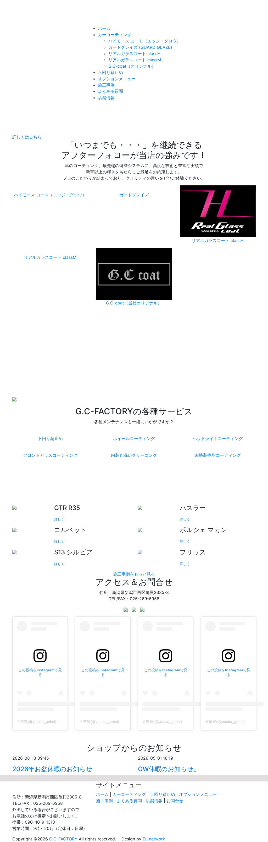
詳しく (59, 519)
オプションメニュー (117, 78)
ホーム (104, 28)
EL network (154, 838)
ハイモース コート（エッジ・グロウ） (144, 41)
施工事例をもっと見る (134, 574)
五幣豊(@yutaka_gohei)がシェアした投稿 (51, 722)
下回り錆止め (110, 72)
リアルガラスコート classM (134, 59)
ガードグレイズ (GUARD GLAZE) (140, 47)
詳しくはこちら (27, 137)
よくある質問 (110, 91)
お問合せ (174, 800)
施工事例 (106, 85)
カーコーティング (114, 34)
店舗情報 (106, 97)
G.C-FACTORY (134, 16)
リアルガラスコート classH (134, 53)
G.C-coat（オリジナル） (132, 66)
